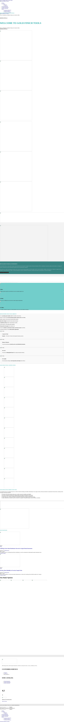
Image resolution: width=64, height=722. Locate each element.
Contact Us (6, 673)
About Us (5, 672)
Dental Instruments (7, 681)
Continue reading (2, 553)
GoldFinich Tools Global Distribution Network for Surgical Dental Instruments (16, 548)
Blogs (1, 546)
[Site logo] (4, 1)
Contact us (5, 5)
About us (5, 4)
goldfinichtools (6, 550)
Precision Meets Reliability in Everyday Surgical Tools (11, 570)
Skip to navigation (3, 0)
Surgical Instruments (7, 682)
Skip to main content (9, 0)
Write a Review (4, 701)
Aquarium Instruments (7, 719)
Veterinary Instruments (7, 10)
